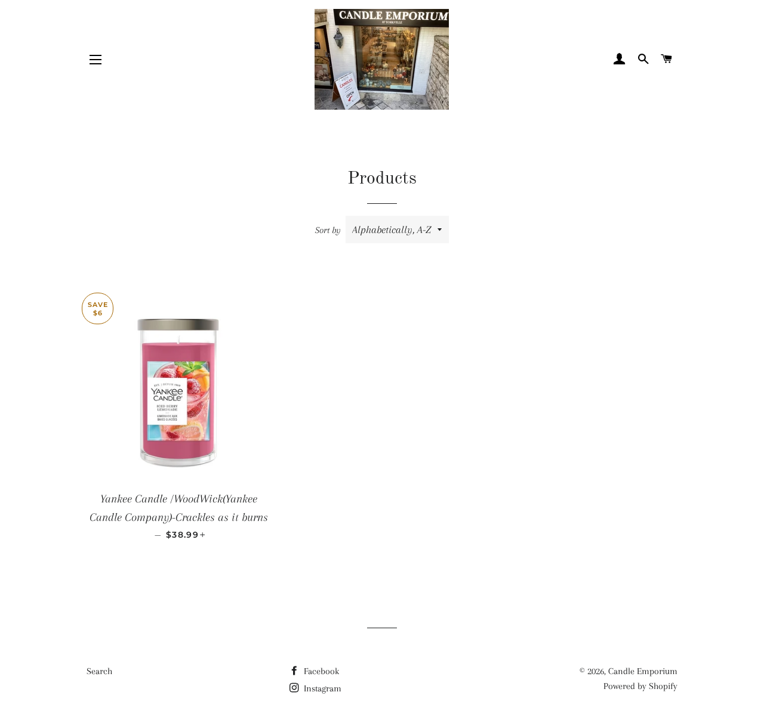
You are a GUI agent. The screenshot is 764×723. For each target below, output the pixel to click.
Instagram (321, 688)
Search (99, 671)
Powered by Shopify (640, 686)
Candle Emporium (642, 671)
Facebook (320, 671)
